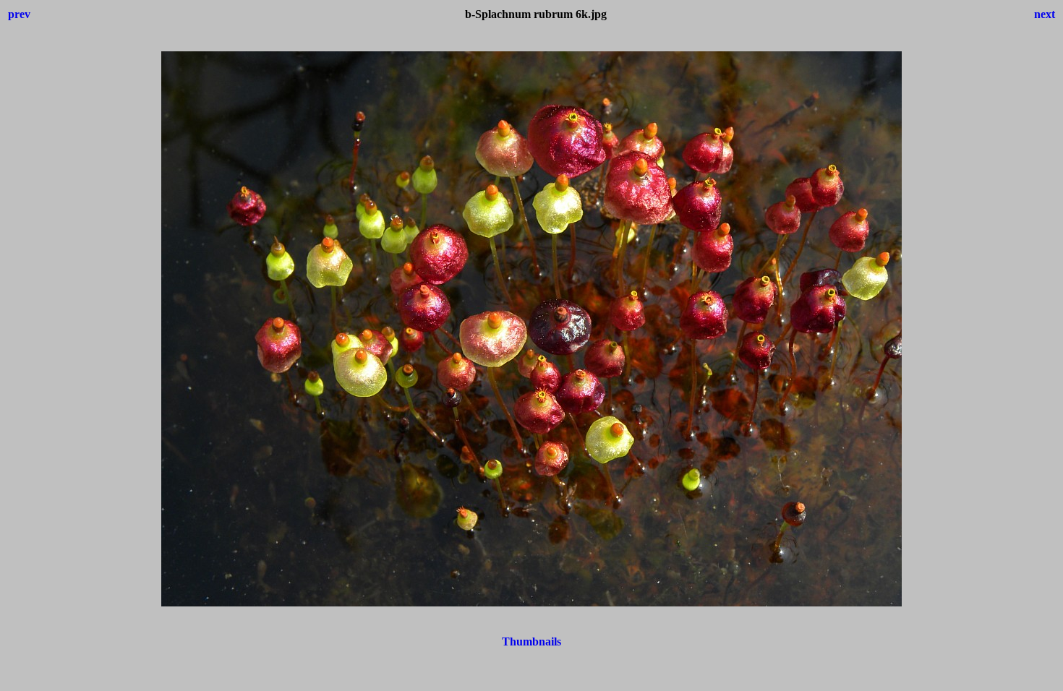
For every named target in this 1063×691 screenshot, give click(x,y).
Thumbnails (531, 641)
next (1044, 14)
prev (19, 14)
